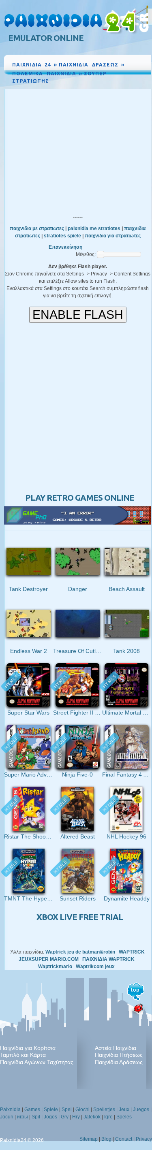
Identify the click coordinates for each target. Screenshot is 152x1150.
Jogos (50, 1117)
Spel (67, 1109)
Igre (108, 1117)
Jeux (124, 1109)
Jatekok (92, 1117)
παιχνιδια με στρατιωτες (37, 228)
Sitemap (88, 1139)
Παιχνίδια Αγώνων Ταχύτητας (36, 1062)
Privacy (144, 1139)
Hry (76, 1117)
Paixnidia (10, 1109)
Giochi (82, 1109)
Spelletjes (104, 1109)
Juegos (141, 1109)
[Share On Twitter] (136, 88)
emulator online (45, 38)
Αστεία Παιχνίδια (115, 1048)
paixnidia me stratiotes (94, 228)
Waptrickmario (55, 966)
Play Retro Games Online (79, 497)
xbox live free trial (79, 917)
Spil (36, 1117)
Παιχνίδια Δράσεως (119, 1062)
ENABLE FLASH (77, 314)
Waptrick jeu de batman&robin (80, 952)
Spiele (51, 1109)
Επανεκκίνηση (65, 247)
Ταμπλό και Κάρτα (23, 1055)
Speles (124, 1117)
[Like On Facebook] (117, 88)
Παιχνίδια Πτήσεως (119, 1055)
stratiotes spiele (62, 236)
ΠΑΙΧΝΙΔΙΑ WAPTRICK (108, 959)
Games (32, 1109)
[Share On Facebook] (127, 88)
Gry (65, 1117)
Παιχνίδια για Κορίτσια (28, 1048)
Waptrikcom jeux (95, 966)
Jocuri (6, 1117)
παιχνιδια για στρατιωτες (113, 236)
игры (22, 1117)
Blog (106, 1139)
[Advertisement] (77, 149)
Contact (123, 1139)
